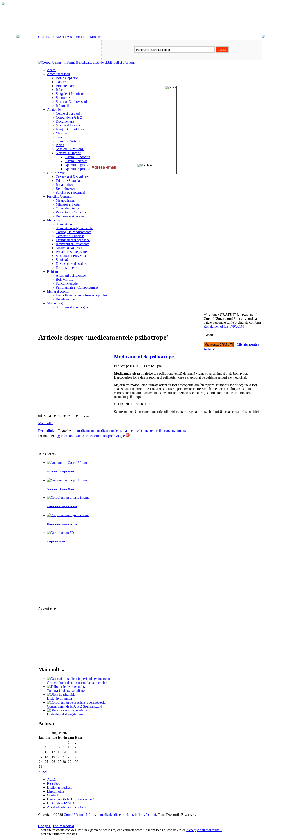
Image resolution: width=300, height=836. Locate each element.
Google (119, 436)
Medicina (53, 220)
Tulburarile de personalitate (66, 690)
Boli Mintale (92, 37)
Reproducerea (65, 188)
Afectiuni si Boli (58, 74)
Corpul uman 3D (56, 541)
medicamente (86, 430)
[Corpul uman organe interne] (68, 497)
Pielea (60, 145)
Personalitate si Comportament (77, 287)
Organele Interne (67, 208)
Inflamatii (62, 105)
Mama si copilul (58, 291)
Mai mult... (45, 423)
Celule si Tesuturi (68, 113)
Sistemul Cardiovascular (72, 101)
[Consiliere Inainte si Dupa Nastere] (3, 4)
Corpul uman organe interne (62, 506)
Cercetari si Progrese (70, 236)
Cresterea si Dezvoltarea (72, 177)
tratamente (179, 430)
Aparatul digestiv (76, 165)
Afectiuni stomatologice (72, 307)
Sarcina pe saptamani (70, 192)
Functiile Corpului (59, 196)
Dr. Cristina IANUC (61, 803)
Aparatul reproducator (80, 169)
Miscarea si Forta (68, 204)
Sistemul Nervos (76, 161)
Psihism (52, 271)
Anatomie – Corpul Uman (60, 471)
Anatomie (73, 37)
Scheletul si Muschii (70, 149)
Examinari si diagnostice (73, 240)
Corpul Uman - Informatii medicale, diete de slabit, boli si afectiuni (110, 814)
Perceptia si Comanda (71, 212)
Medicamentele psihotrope (144, 356)
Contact (52, 795)
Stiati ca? (62, 260)
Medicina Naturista (69, 248)
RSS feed (53, 783)
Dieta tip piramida (59, 698)
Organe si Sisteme (68, 141)
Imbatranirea (64, 184)
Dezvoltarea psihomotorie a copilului (81, 295)
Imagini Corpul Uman (71, 129)
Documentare (65, 121)
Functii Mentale (67, 283)
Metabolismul (65, 200)
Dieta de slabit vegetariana (65, 714)
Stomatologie (56, 303)
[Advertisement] (118, 322)
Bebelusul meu (66, 299)
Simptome (63, 97)
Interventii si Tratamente (72, 244)
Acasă (51, 70)
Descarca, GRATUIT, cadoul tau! (70, 799)
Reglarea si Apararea (70, 216)
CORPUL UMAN (51, 37)
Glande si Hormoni (69, 125)
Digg (56, 436)
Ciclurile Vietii (57, 173)
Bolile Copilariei (67, 78)
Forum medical (63, 826)
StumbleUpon (104, 436)
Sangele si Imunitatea (70, 94)
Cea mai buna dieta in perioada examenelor (77, 682)
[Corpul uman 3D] (60, 532)
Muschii (61, 133)
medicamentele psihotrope (152, 430)
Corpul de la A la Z (69, 117)
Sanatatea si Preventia (71, 256)
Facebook (67, 436)
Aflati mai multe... (209, 830)
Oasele (60, 137)
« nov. (43, 771)
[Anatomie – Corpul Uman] (67, 462)
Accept (191, 830)
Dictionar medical (68, 267)
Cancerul (62, 82)
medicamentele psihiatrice (115, 430)
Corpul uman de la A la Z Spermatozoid (74, 706)
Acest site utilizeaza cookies (66, 807)
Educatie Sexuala (68, 180)
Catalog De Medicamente (73, 232)
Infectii (60, 90)
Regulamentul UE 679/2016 (223, 326)
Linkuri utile (55, 791)
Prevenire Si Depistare (71, 252)
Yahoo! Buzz (84, 436)
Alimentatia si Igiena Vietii (74, 228)
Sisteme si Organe (68, 153)
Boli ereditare (65, 86)
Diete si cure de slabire (71, 263)
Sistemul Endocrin (77, 157)
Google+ (44, 826)
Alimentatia (64, 224)
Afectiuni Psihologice (71, 275)
